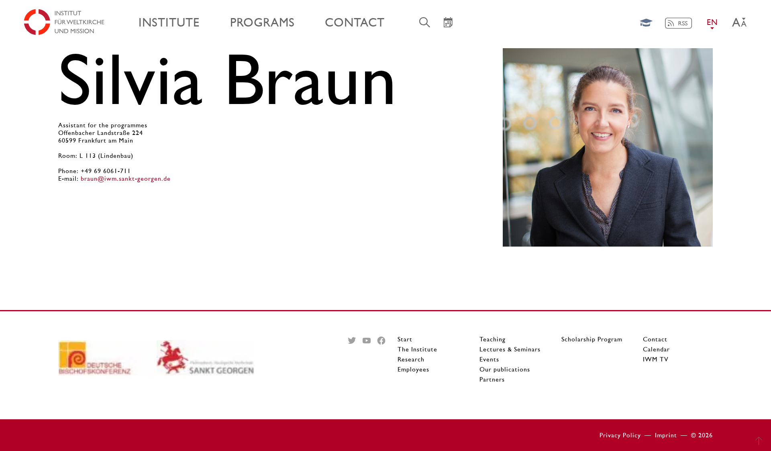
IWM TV (656, 359)
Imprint (666, 435)
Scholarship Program (591, 339)
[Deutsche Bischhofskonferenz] (107, 361)
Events (489, 359)
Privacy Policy (620, 435)
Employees (413, 369)
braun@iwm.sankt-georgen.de (126, 178)
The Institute (417, 349)
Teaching (492, 339)
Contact (655, 339)
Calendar (656, 349)
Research (411, 359)
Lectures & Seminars (510, 349)
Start (405, 339)
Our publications (504, 369)
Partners (492, 379)
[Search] (425, 22)
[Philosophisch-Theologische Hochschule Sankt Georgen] (206, 361)
